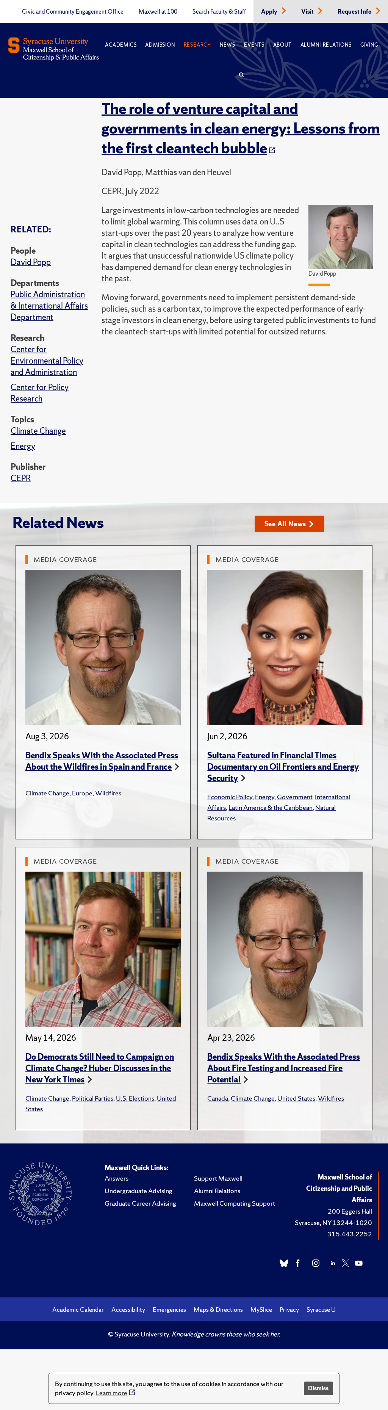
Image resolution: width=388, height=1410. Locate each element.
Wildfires (108, 793)
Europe (82, 793)
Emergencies (169, 1309)
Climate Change (38, 430)
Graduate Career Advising (140, 1203)
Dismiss (318, 1388)
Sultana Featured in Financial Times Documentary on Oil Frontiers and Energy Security (283, 767)
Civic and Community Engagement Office (73, 12)
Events (254, 45)
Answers (116, 1178)
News (227, 45)
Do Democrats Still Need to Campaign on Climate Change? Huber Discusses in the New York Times (99, 1068)
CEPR (21, 478)
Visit (308, 12)
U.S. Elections (135, 1098)
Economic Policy (229, 796)
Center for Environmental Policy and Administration (47, 361)
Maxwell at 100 (158, 12)
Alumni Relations (326, 45)
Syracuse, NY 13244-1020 (333, 1222)
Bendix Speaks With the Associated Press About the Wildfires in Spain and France (101, 761)
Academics (120, 45)
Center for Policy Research (40, 393)
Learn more (111, 1392)
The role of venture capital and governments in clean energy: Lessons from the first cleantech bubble (241, 128)
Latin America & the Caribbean (270, 807)
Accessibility (128, 1309)
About (282, 45)
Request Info (355, 12)
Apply (269, 12)
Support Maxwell (218, 1178)
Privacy (289, 1309)
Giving (369, 45)
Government (294, 796)
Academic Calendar (78, 1309)
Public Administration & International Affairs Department (49, 306)
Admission (160, 45)
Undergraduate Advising (138, 1190)
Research (197, 45)
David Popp (31, 262)
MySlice (261, 1309)
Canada (217, 1098)
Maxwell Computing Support (234, 1203)
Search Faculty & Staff (219, 12)
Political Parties (92, 1098)
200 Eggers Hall (350, 1211)
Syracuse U (321, 1309)
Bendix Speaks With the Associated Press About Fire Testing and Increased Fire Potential (283, 1068)
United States (296, 1098)
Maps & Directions (218, 1309)
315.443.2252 (349, 1234)
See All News (285, 523)
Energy (23, 446)
